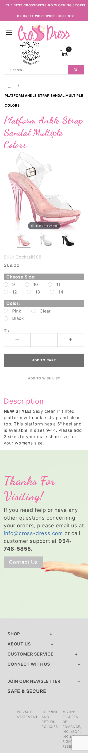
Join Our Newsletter (34, 681)
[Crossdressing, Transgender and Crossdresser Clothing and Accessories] (44, 33)
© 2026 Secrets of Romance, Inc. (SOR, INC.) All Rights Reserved (71, 729)
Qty (7, 330)
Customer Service (31, 654)
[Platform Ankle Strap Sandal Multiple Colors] (44, 190)
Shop (14, 633)
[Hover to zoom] (44, 190)
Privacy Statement (27, 714)
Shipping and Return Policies (50, 719)
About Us (19, 643)
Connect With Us (29, 664)
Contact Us (23, 562)
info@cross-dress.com (33, 533)
